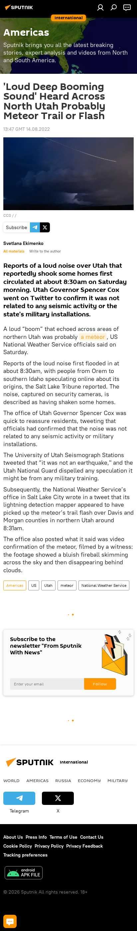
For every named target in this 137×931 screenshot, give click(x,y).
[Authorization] (100, 7)
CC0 (7, 215)
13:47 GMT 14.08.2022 (26, 129)
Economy (89, 780)
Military (117, 780)
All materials (13, 251)
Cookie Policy (17, 846)
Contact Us (91, 837)
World (11, 780)
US (33, 585)
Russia (63, 780)
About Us (13, 837)
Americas (14, 585)
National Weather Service (103, 585)
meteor (67, 585)
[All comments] (10, 921)
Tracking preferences (25, 855)
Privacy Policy (49, 846)
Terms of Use (63, 837)
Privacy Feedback (84, 846)
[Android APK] (23, 873)
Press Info (36, 837)
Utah (48, 585)
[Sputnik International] (20, 10)
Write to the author (45, 251)
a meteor (93, 337)
